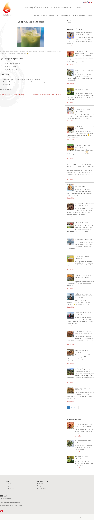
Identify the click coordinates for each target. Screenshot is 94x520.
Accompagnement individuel (69, 15)
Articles (69, 23)
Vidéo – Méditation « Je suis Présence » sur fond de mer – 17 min (84, 296)
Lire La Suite (70, 46)
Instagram (8, 486)
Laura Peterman (85, 517)
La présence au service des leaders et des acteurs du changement (84, 109)
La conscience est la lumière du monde (13, 94)
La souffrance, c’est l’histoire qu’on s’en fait (47, 94)
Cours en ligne (53, 15)
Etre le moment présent (83, 239)
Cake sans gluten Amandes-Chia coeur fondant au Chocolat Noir (84, 53)
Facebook (8, 483)
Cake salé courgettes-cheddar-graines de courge (83, 277)
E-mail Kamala (10, 488)
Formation (82, 15)
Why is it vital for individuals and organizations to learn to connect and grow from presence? (80, 166)
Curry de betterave (81, 222)
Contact (90, 15)
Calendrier (44, 15)
